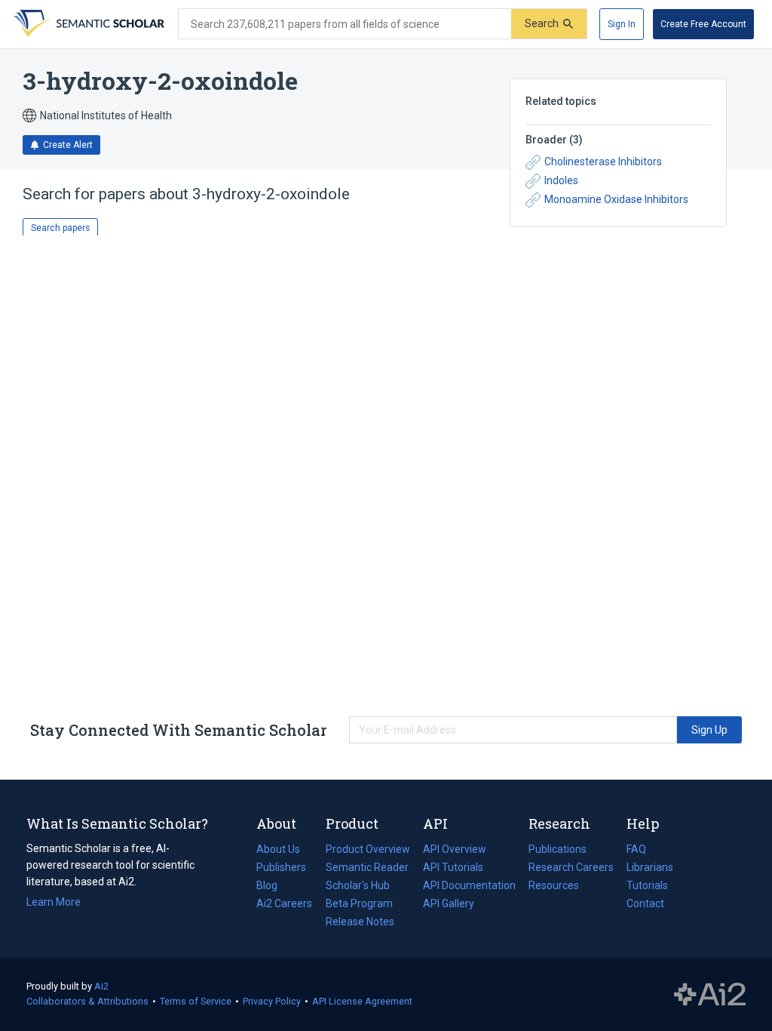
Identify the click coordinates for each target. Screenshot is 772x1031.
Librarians (649, 867)
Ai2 (101, 986)
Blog (273, 886)
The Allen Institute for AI (710, 995)
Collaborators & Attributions (87, 1001)
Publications (557, 850)
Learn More (53, 902)
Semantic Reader (367, 867)
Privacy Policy (272, 1001)
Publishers (281, 867)
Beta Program (359, 903)
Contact (645, 903)
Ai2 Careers (284, 905)
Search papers (60, 228)
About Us (278, 849)
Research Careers (571, 868)
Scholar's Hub (358, 885)
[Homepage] (87, 24)
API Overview (454, 849)
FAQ (636, 849)
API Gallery (448, 903)
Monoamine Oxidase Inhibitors (616, 199)
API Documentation (469, 886)
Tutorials (647, 885)
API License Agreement (362, 1001)
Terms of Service (195, 1001)
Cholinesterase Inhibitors (603, 161)
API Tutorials (453, 867)
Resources (553, 886)
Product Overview (368, 849)
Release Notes (360, 922)
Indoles (561, 180)
